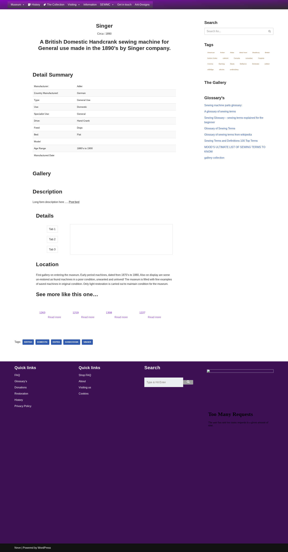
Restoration (21, 393)
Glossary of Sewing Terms (219, 128)
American (211, 52)
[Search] (270, 31)
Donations (20, 387)
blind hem (243, 52)
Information (90, 4)
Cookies (83, 393)
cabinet (225, 58)
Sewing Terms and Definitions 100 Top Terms (231, 140)
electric (221, 69)
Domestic (42, 342)
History (36, 4)
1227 (142, 312)
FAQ (17, 375)
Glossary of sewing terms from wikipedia (228, 134)
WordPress (44, 547)
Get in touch (124, 4)
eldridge (211, 69)
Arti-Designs (142, 4)
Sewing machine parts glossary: (223, 105)
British (28, 342)
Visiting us (85, 387)
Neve (17, 547)
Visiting (72, 4)
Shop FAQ (85, 375)
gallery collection (214, 157)
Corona (210, 64)
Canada (237, 58)
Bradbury (256, 52)
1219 (76, 312)
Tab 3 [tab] (52, 249)
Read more (54, 317)
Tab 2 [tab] (52, 239)
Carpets (261, 58)
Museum (16, 4)
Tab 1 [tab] (52, 229)
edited (56, 342)
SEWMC (105, 4)
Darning (222, 64)
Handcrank (71, 342)
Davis (232, 64)
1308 (109, 312)
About (82, 381)
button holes (212, 58)
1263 (42, 312)
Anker (222, 52)
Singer (87, 342)
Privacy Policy (22, 406)
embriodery (234, 69)
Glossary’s (20, 381)
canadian (249, 58)
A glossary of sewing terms (220, 111)
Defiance (243, 64)
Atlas (232, 52)
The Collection (55, 4)
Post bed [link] (74, 202)
